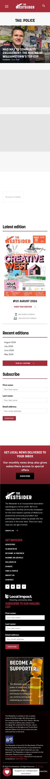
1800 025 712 (21, 759)
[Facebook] (7, 587)
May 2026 (8, 354)
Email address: (10, 406)
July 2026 (8, 346)
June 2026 (9, 350)
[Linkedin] (13, 587)
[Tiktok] (24, 587)
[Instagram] (18, 587)
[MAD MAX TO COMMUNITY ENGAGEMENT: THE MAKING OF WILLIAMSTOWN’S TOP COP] (25, 44)
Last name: (8, 395)
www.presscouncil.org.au (14, 756)
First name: (8, 385)
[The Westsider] (25, 6)
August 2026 (10, 342)
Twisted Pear (42, 771)
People (6, 44)
